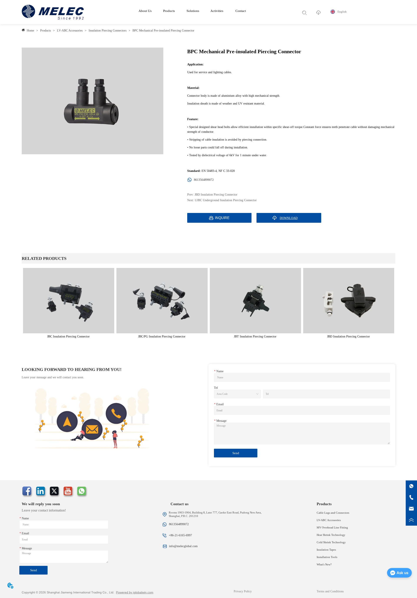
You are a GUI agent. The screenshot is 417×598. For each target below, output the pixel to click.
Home (30, 30)
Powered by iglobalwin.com (134, 592)
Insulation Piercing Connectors (107, 30)
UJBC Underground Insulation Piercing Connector (226, 200)
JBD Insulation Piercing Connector (216, 194)
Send (235, 453)
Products (45, 30)
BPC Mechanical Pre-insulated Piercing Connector (163, 30)
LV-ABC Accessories (70, 30)
